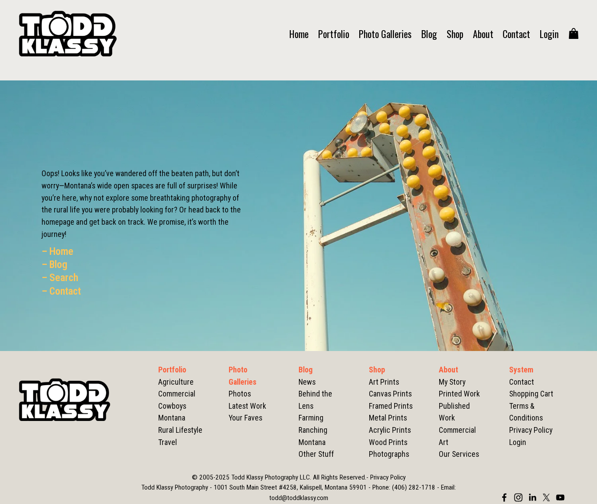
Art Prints (384, 381)
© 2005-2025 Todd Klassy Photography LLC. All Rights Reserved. (279, 477)
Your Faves (245, 417)
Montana (312, 442)
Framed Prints (391, 405)
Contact (516, 34)
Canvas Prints (390, 393)
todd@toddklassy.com (298, 498)
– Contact (61, 291)
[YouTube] (560, 497)
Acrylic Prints (390, 429)
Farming (310, 417)
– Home (57, 251)
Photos (240, 393)
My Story (452, 381)
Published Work (454, 412)
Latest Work (247, 405)
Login (549, 34)
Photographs (389, 454)
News (307, 381)
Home (299, 34)
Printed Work (459, 393)
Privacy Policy (530, 429)
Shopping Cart (531, 393)
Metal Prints (388, 417)
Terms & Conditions (526, 412)
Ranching (312, 429)
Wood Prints (388, 442)
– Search (60, 277)
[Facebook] (504, 497)
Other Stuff (316, 454)
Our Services (459, 454)
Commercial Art (457, 436)
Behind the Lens (315, 399)
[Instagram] (518, 497)
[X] (546, 497)
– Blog (54, 264)
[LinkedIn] (532, 497)
